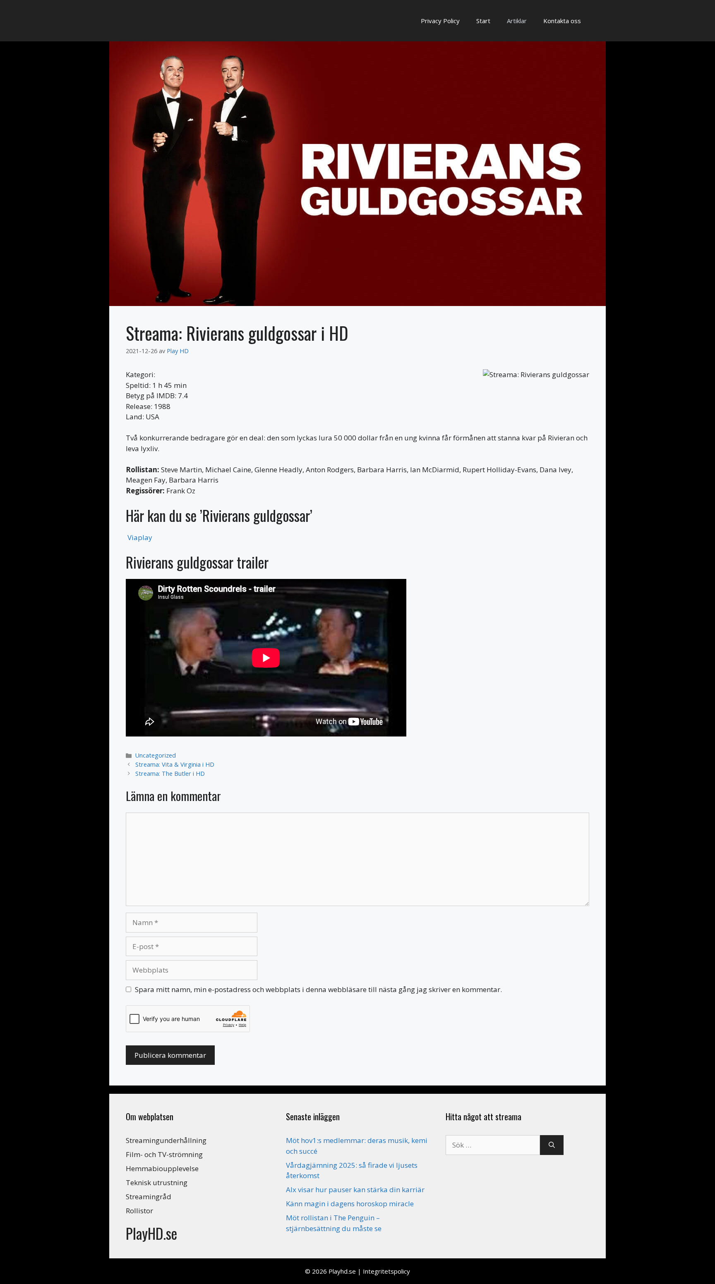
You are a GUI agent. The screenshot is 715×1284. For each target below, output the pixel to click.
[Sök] (552, 1145)
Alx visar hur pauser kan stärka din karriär (355, 1189)
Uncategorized (155, 755)
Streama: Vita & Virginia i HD (174, 764)
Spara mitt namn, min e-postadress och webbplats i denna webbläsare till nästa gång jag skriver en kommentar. (318, 989)
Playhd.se (342, 1271)
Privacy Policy (440, 21)
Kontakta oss (562, 21)
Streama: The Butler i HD (170, 773)
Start (483, 21)
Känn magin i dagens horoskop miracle (350, 1203)
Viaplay (139, 537)
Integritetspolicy (386, 1271)
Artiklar (517, 21)
